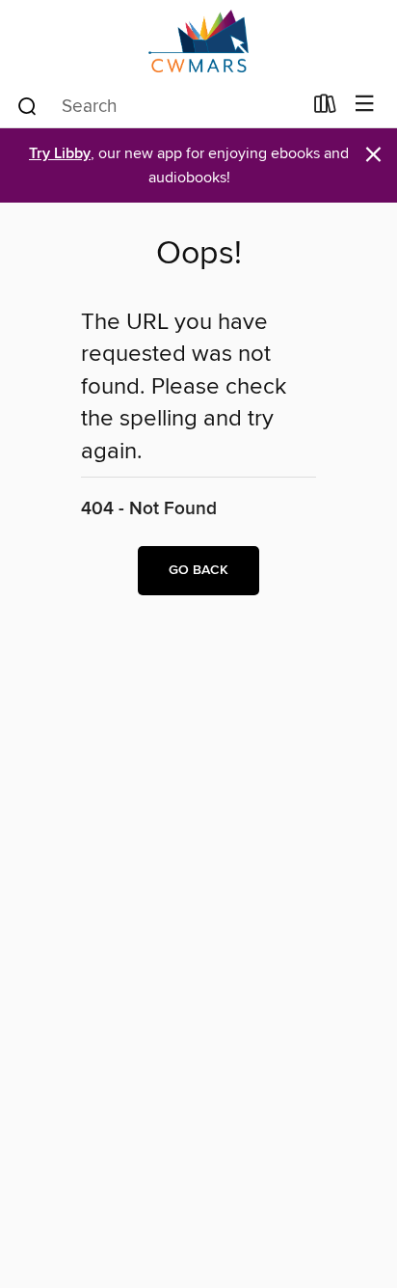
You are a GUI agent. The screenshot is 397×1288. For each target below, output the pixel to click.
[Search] (27, 105)
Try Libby (60, 154)
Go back (198, 570)
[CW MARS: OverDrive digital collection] (198, 41)
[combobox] (158, 106)
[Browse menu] (365, 105)
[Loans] (325, 108)
